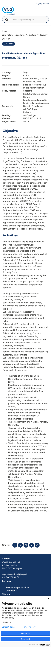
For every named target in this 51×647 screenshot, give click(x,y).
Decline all (25, 639)
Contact (45, 3)
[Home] (8, 8)
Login (38, 3)
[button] (14, 545)
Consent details (8, 627)
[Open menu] (47, 10)
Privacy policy (29, 627)
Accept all (25, 633)
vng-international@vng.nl (14, 574)
